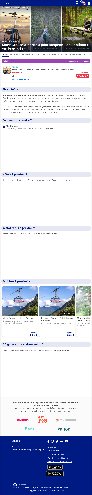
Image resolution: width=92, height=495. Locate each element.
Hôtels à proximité (51, 54)
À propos (51, 447)
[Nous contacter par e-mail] (67, 441)
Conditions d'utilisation (57, 458)
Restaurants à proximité (71, 54)
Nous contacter (19, 446)
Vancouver (16, 8)
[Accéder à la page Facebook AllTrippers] (49, 441)
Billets (5, 54)
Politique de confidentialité (59, 461)
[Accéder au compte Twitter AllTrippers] (58, 441)
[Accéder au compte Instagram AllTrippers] (53, 441)
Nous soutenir (53, 450)
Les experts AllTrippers (57, 454)
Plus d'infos (15, 54)
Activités (25, 8)
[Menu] (2, 3)
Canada (8, 8)
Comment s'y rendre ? (31, 54)
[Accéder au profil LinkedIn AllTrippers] (62, 441)
